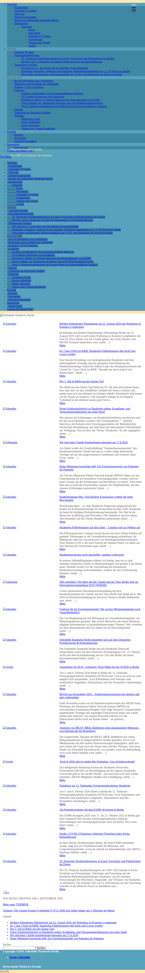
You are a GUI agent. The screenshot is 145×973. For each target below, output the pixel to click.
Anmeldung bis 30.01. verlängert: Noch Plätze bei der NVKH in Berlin (99, 666)
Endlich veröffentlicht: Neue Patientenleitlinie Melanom (52, 93)
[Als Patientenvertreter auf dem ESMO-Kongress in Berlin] (9, 809)
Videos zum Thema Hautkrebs (38, 128)
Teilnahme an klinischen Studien (32, 112)
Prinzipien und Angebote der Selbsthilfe (36, 83)
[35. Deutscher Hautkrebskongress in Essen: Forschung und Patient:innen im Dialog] (9, 861)
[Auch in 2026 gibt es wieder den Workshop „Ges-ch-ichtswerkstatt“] (8, 761)
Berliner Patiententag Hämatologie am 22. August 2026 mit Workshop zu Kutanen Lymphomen (63, 922)
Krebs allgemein (30, 125)
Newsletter (34, 32)
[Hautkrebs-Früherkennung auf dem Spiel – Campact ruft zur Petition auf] (9, 527)
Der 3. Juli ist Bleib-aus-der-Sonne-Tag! (81, 381)
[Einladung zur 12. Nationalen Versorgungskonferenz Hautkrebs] (9, 785)
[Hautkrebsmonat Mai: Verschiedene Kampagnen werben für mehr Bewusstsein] (9, 496)
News (31, 29)
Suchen (7, 944)
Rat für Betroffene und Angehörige (33, 80)
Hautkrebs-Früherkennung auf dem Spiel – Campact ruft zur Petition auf (99, 527)
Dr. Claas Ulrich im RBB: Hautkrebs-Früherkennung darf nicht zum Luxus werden (56, 925)
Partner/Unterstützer (25, 17)
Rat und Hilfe (14, 236)
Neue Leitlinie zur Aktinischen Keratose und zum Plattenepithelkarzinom (62, 103)
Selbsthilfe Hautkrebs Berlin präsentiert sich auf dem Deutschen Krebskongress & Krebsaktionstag (94, 641)
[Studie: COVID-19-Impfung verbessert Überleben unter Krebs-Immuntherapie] (9, 833)
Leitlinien (19, 90)
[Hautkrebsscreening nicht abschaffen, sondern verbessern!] (9, 554)
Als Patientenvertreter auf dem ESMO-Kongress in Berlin (91, 809)
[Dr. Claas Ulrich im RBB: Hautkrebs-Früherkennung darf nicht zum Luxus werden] (9, 350)
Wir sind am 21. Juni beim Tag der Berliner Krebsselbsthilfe (54, 68)
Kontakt (11, 131)
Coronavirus (35, 39)
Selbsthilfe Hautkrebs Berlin (26, 149)
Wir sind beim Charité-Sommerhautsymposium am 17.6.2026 (93, 442)
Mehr (62, 345)
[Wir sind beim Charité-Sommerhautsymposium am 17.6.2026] (10, 442)
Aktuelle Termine (24, 52)
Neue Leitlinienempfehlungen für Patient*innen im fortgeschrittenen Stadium (64, 106)
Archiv (32, 45)
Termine (11, 207)
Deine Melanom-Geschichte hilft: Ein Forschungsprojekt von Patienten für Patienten (57, 938)
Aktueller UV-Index (25, 10)
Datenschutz (21, 23)
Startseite (12, 4)
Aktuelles (26, 26)
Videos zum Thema (39, 42)
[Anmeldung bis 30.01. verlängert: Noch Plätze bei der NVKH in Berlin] (8, 666)
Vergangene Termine (25, 64)
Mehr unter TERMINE (16, 904)
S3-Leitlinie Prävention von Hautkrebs (42, 96)
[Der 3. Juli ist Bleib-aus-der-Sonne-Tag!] (9, 381)
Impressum (13, 144)
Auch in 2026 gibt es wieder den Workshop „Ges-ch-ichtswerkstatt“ (97, 761)
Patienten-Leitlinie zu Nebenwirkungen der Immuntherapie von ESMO (60, 99)
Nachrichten (21, 7)
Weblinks (19, 115)
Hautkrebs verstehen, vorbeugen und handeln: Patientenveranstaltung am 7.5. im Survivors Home (75, 71)
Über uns (19, 13)
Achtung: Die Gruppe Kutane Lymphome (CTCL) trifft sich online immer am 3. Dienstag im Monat (58, 910)
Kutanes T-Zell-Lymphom (28, 87)
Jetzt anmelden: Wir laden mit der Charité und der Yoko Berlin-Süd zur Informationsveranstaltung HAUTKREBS (98, 583)
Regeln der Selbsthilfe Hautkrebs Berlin (36, 20)
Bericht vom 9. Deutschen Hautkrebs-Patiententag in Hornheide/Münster (61, 61)
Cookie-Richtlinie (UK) (20, 309)
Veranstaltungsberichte (26, 55)
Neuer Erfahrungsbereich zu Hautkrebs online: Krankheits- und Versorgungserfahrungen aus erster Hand (94, 410)
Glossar (18, 109)
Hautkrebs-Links (30, 118)
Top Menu (6, 156)
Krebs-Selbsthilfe (30, 122)
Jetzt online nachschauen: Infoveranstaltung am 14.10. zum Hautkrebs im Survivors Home (71, 74)
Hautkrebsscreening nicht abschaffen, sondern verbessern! (91, 554)
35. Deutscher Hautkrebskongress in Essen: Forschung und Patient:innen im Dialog (67, 58)
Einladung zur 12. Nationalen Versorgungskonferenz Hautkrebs (94, 785)
